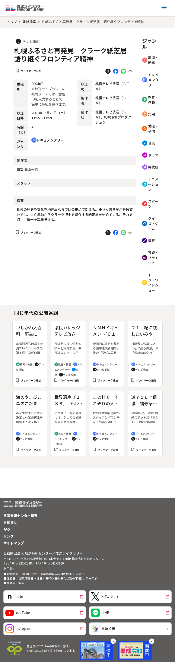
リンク (8, 536)
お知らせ (10, 522)
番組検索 (29, 21)
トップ (12, 21)
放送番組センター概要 (20, 515)
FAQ (6, 529)
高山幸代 (31, 169)
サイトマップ (13, 542)
